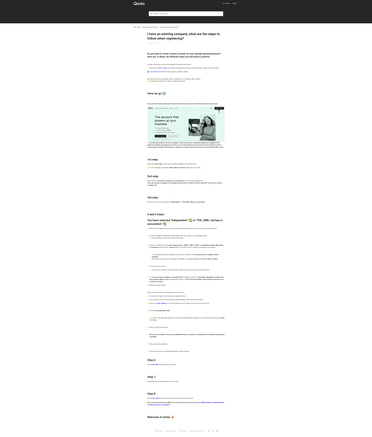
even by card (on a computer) (159, 405)
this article (162, 303)
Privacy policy (183, 431)
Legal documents (170, 431)
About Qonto (158, 431)
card (156, 398)
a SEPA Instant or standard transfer (212, 402)
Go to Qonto (226, 3)
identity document (158, 72)
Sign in (235, 3)
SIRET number (162, 68)
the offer (156, 364)
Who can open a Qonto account (169, 27)
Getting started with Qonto (150, 27)
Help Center (137, 27)
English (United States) (197, 431)
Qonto (160, 104)
